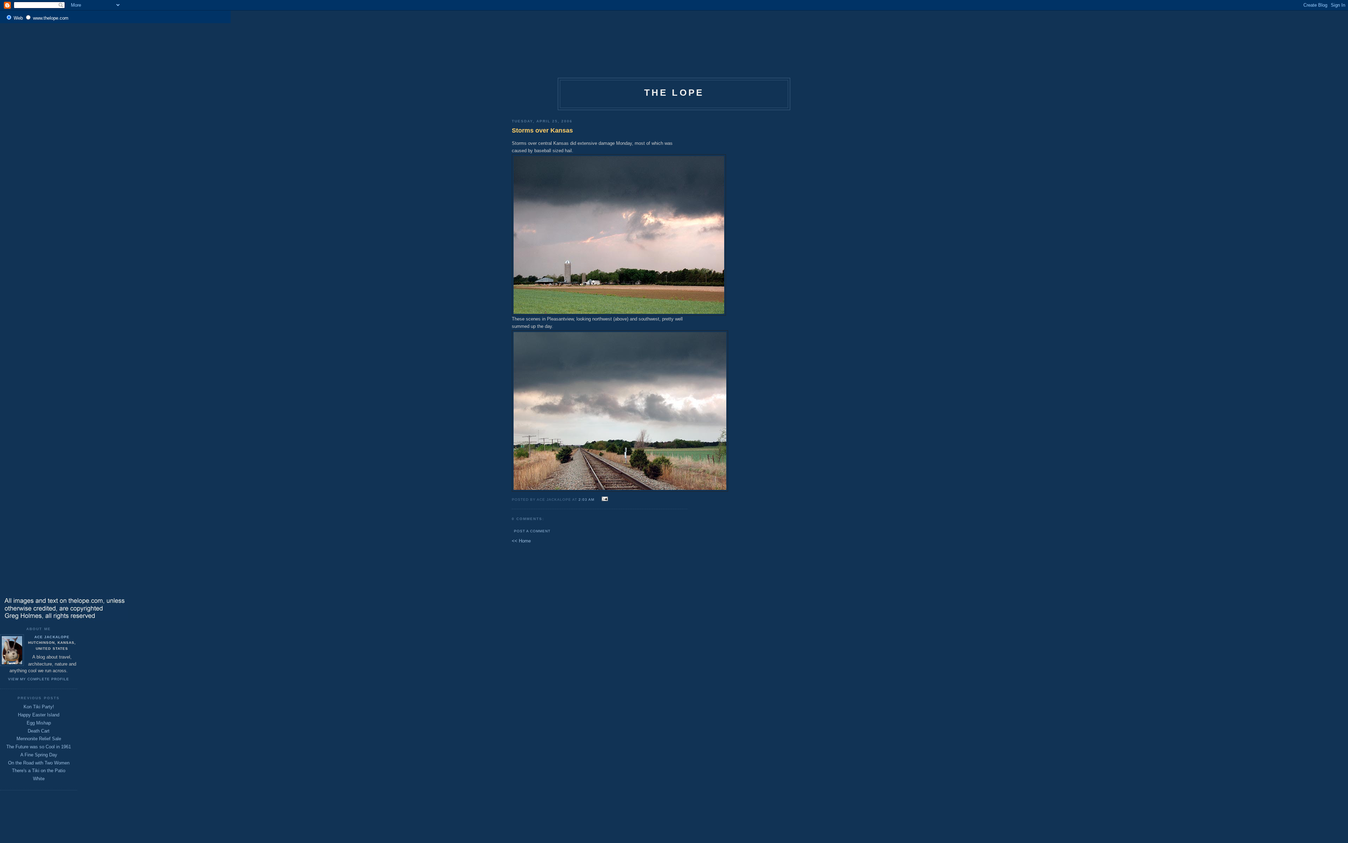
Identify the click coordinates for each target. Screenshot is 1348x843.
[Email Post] (603, 499)
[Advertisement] (545, 43)
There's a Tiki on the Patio (38, 770)
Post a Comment (532, 531)
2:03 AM (586, 499)
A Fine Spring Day (38, 754)
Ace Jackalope (51, 637)
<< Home (521, 541)
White (39, 778)
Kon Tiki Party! (39, 706)
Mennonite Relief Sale (38, 738)
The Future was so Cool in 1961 (38, 746)
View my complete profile (38, 679)
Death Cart (38, 731)
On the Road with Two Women (39, 763)
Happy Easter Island (38, 714)
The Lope (674, 92)
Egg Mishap (39, 723)
